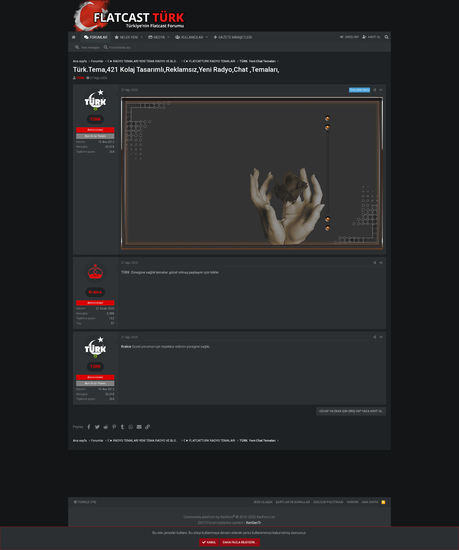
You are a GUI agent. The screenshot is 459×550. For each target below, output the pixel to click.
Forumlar (98, 37)
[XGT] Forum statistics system (229, 523)
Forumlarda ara (119, 47)
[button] (141, 37)
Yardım (352, 502)
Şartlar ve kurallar (293, 502)
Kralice (126, 346)
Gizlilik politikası (328, 502)
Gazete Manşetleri (235, 37)
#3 (381, 337)
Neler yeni (129, 37)
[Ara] (386, 37)
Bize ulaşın (263, 502)
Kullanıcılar (192, 37)
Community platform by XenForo (229, 517)
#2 (381, 262)
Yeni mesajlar (90, 47)
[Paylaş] (375, 90)
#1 (381, 90)
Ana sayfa (74, 37)
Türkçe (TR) (86, 502)
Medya (159, 37)
